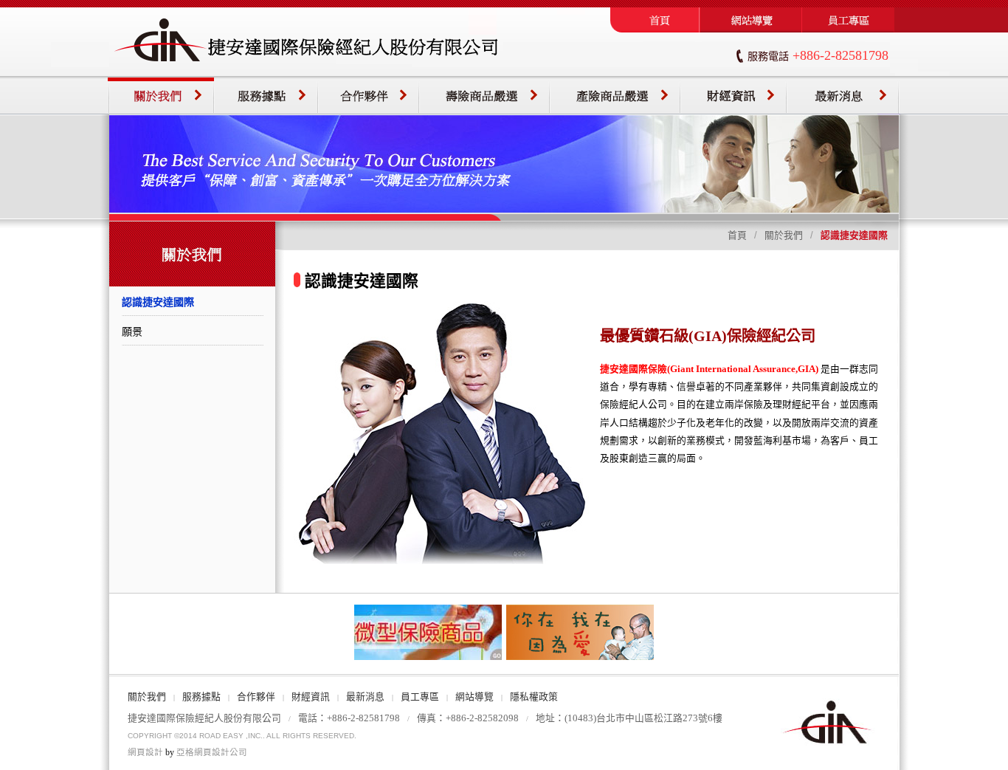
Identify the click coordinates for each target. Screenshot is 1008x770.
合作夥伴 (256, 697)
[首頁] (655, 29)
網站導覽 (474, 697)
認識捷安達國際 (158, 302)
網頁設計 (145, 752)
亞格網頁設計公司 (211, 752)
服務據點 (201, 697)
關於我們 (783, 235)
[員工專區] (850, 29)
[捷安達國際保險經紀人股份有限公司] (306, 73)
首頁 (737, 235)
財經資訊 (310, 697)
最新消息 (365, 697)
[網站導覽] (751, 29)
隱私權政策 (534, 697)
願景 (132, 331)
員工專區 (420, 697)
